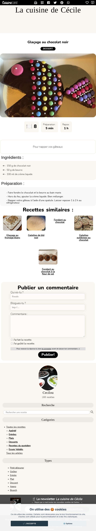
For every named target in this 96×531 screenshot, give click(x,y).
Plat (12, 479)
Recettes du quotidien (20, 446)
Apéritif (12, 431)
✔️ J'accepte (29, 524)
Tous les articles (14, 453)
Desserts (13, 442)
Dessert (14, 483)
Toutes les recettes (16, 427)
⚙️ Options (67, 524)
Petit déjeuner (17, 468)
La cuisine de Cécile (48, 10)
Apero (13, 487)
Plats (11, 438)
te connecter (46, 349)
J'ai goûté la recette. (24, 343)
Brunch (13, 490)
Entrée (13, 475)
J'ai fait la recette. (22, 340)
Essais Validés (16, 449)
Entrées (12, 434)
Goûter (13, 472)
